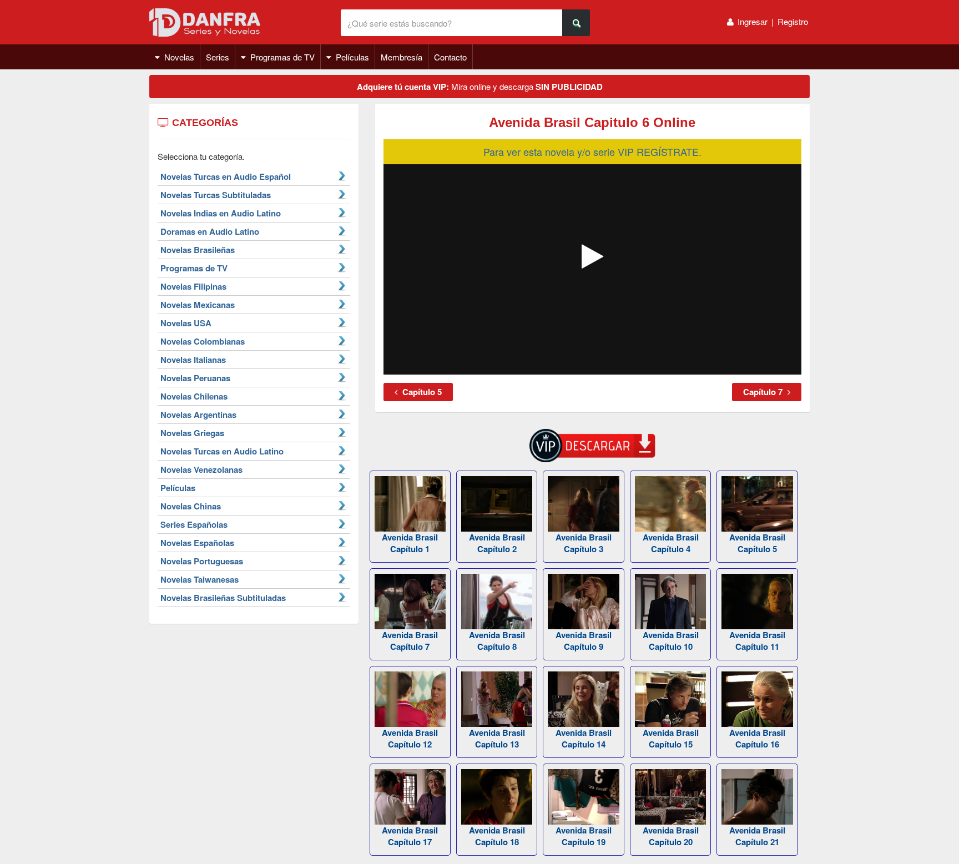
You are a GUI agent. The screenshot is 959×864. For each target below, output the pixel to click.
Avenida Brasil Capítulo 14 (584, 738)
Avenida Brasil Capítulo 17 (410, 836)
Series (217, 57)
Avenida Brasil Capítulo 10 (671, 641)
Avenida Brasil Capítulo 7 (410, 641)
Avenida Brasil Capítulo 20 (671, 836)
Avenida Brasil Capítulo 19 (584, 836)
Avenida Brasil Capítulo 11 (757, 641)
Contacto (450, 57)
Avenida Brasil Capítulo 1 (410, 543)
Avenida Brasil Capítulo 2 (497, 543)
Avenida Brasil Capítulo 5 (757, 543)
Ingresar (753, 21)
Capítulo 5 (421, 392)
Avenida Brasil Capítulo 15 (671, 738)
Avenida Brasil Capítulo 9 (584, 641)
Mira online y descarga (480, 86)
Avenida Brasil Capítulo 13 (497, 738)
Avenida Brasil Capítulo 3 (584, 543)
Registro (793, 21)
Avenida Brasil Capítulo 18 (497, 836)
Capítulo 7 (764, 392)
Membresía (401, 57)
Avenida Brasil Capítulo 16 (757, 738)
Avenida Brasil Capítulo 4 (671, 543)
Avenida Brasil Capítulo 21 (757, 836)
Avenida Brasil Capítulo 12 (410, 738)
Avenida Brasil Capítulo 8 (497, 641)
